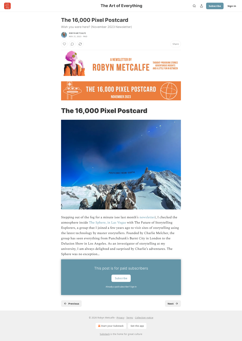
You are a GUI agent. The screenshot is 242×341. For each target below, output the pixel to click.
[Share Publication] (201, 6)
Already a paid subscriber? (121, 286)
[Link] (56, 110)
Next (171, 303)
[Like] (64, 44)
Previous (73, 303)
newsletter (147, 217)
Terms (129, 317)
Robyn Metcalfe (77, 33)
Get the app (137, 325)
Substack (105, 334)
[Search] (194, 6)
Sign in (232, 6)
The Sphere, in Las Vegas (107, 222)
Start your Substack (112, 325)
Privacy (120, 317)
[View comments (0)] (72, 44)
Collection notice (144, 317)
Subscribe (215, 6)
